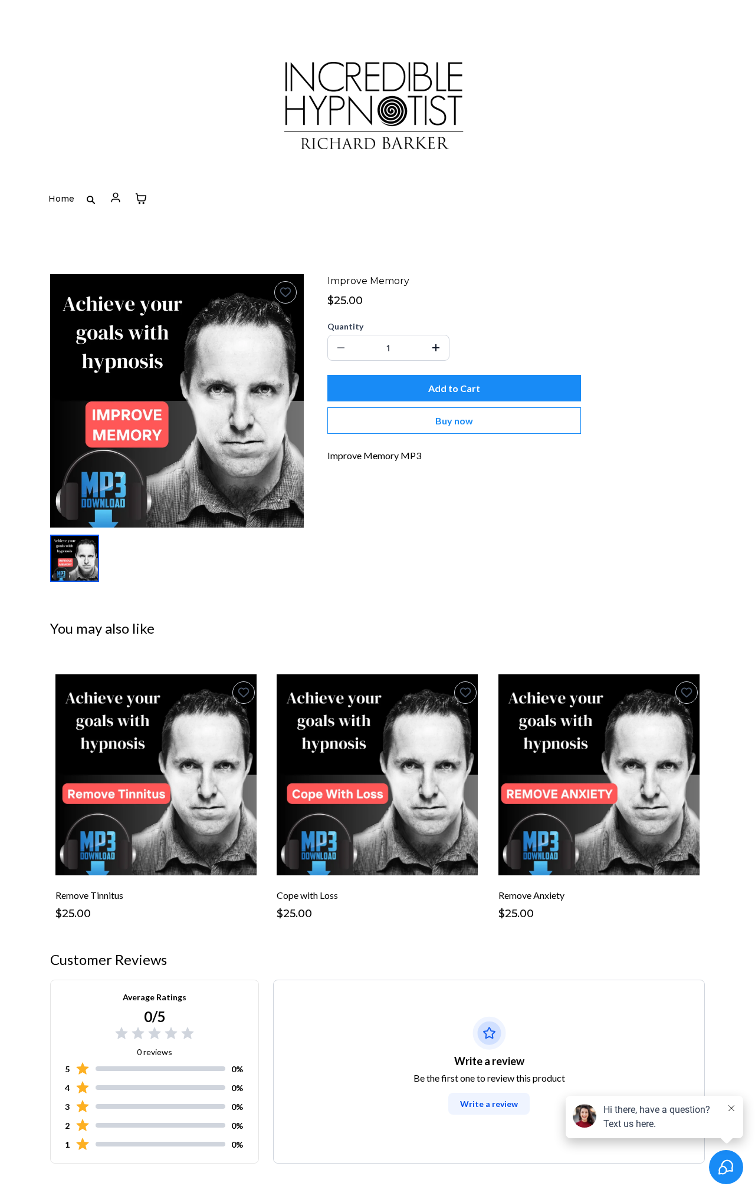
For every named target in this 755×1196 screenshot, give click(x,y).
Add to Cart (454, 388)
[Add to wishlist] (285, 292)
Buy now (454, 420)
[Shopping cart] (141, 199)
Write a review (489, 1104)
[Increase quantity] (436, 347)
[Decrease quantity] (341, 347)
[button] (115, 198)
